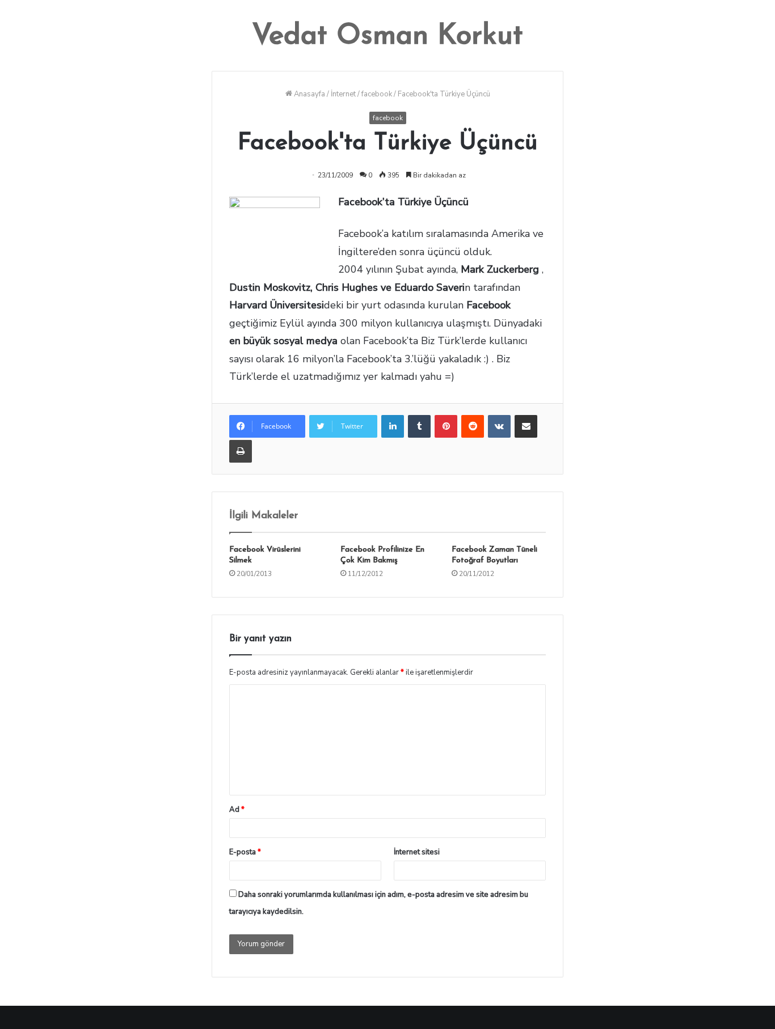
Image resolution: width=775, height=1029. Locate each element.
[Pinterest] (446, 426)
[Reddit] (472, 426)
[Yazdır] (240, 451)
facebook (376, 94)
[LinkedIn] (392, 426)
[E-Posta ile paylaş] (526, 426)
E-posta (245, 852)
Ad (237, 809)
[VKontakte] (499, 426)
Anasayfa (308, 94)
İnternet (343, 94)
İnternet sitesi (417, 852)
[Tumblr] (419, 426)
